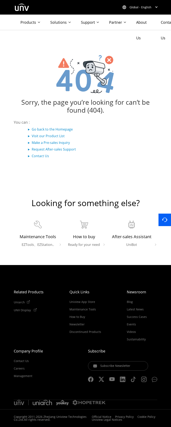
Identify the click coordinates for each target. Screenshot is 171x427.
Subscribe (96, 351)
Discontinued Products (85, 331)
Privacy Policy (124, 417)
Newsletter (77, 324)
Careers (19, 368)
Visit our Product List (48, 136)
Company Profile (28, 351)
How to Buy (77, 316)
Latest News (135, 309)
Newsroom (136, 292)
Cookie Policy (146, 417)
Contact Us (40, 156)
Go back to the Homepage (52, 129)
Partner (115, 22)
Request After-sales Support (54, 149)
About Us (141, 25)
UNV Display (23, 310)
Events (131, 324)
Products (28, 22)
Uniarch (19, 302)
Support (88, 22)
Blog (130, 301)
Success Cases (137, 316)
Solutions (58, 22)
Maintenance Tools (82, 309)
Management (23, 376)
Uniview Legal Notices (107, 420)
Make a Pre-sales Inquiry (51, 142)
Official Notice (101, 417)
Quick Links (79, 292)
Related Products (29, 292)
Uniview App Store (82, 301)
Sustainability (136, 339)
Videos (131, 331)
